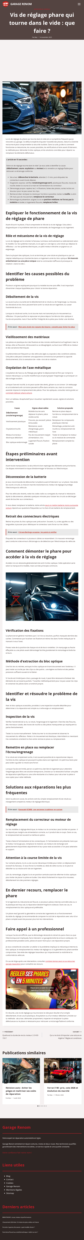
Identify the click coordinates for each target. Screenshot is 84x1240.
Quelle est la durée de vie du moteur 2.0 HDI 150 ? (20, 1035)
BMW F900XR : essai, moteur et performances (16, 1217)
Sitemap (10, 1193)
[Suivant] (78, 1081)
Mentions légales (14, 1189)
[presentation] (21, 1070)
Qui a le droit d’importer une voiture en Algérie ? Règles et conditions (66, 1035)
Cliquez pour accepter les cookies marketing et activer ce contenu (42, 989)
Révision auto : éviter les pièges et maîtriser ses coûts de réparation (21, 1090)
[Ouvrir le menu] (79, 4)
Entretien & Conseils (42, 9)
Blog (8, 1176)
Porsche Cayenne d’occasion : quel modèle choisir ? (18, 1227)
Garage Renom (13, 1186)
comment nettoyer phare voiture (19, 393)
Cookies (9, 1183)
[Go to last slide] (5, 1081)
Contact (10, 1179)
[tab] (37, 1106)
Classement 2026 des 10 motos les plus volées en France (20, 1222)
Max (36, 37)
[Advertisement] (42, 62)
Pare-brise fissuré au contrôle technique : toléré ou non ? (20, 1232)
